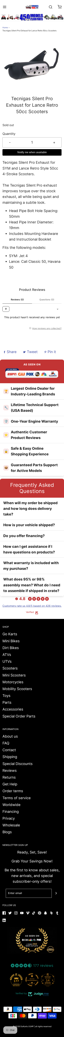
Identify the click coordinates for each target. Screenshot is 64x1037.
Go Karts (9, 634)
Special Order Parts (18, 716)
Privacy (8, 818)
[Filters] (5, 309)
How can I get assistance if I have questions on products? (29, 549)
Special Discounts (17, 764)
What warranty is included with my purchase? (31, 566)
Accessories (12, 709)
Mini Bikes (11, 641)
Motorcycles (12, 682)
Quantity (8, 134)
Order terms (12, 791)
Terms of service (16, 798)
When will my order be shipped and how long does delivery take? (30, 508)
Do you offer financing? (24, 536)
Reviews (9, 770)
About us (10, 736)
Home (5, 27)
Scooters (10, 668)
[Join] (56, 893)
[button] (32, 66)
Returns (9, 777)
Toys (6, 695)
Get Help (9, 784)
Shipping (9, 757)
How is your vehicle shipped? (29, 525)
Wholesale (11, 825)
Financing (10, 811)
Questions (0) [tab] (46, 299)
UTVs (7, 661)
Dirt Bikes (10, 648)
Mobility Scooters (17, 689)
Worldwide (11, 805)
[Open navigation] (4, 6)
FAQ (5, 743)
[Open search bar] (50, 6)
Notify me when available (32, 152)
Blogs (7, 832)
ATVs (6, 654)
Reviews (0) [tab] (17, 299)
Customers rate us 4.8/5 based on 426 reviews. (32, 605)
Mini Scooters (14, 675)
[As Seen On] (32, 940)
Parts (6, 702)
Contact (9, 750)
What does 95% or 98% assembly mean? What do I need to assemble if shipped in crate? (31, 585)
